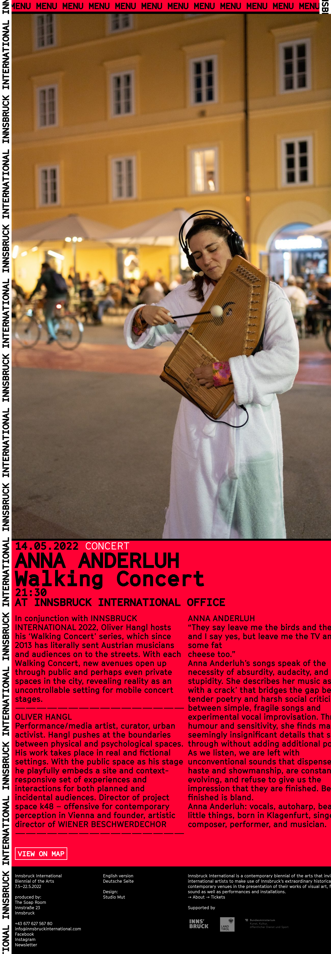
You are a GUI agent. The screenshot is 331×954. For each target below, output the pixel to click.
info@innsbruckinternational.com (48, 928)
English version (118, 875)
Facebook (24, 934)
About (199, 897)
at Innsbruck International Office (120, 602)
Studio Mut (114, 897)
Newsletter (26, 944)
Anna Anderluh (97, 560)
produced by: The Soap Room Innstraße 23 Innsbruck (30, 904)
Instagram (25, 939)
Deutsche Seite (118, 881)
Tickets (218, 897)
